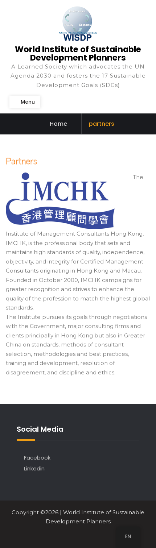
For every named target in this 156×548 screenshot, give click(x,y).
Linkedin (34, 468)
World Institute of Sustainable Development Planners (78, 53)
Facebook (37, 457)
